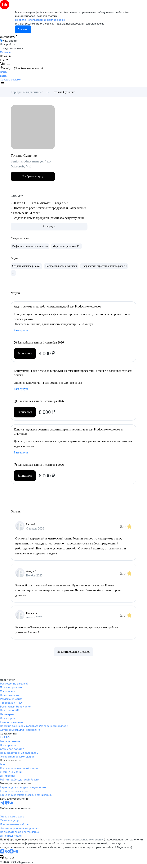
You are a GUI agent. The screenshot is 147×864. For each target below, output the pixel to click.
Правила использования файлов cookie (79, 23)
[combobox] (7, 857)
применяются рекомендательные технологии (74, 839)
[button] (3, 71)
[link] (5, 64)
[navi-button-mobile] (2, 84)
